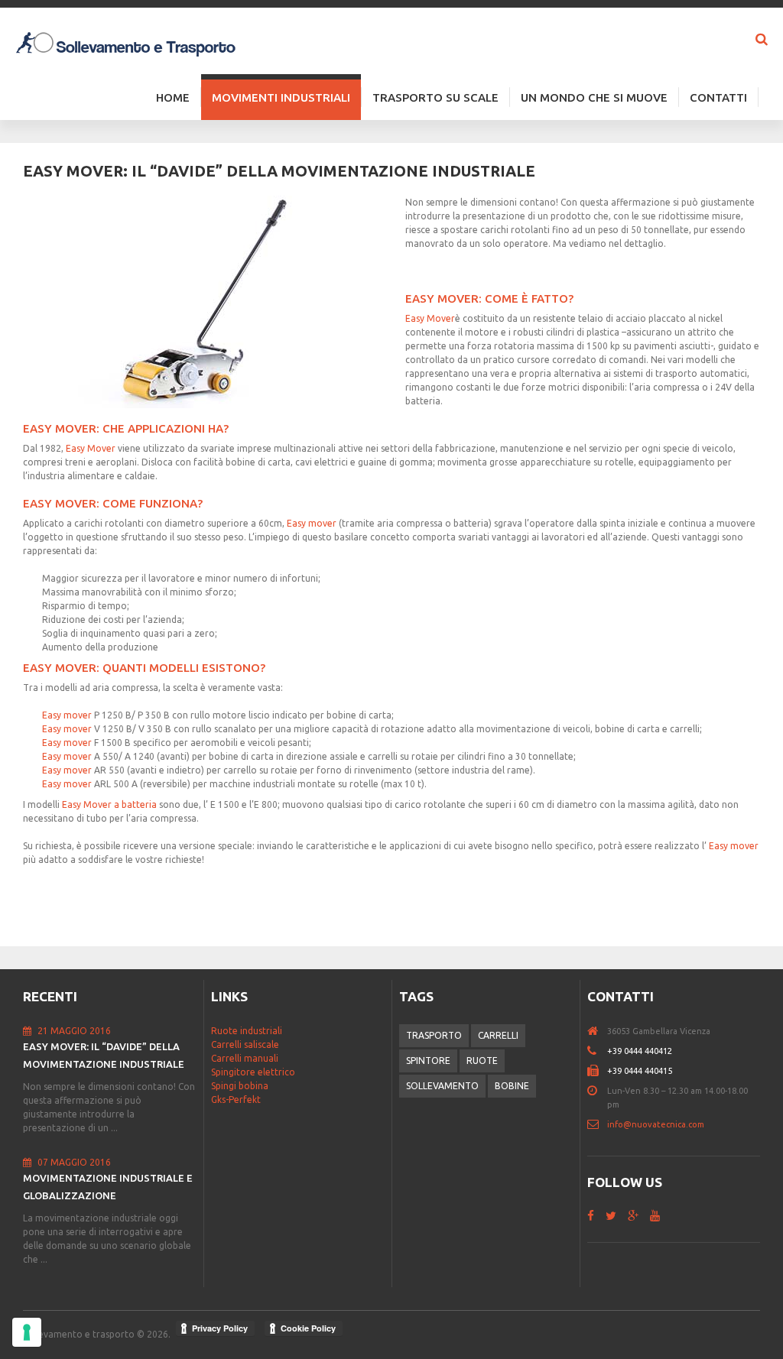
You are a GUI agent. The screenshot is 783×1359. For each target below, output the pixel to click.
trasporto (434, 1035)
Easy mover (313, 523)
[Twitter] (611, 1215)
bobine (512, 1086)
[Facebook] (590, 1215)
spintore (428, 1060)
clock (597, 1091)
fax (597, 1071)
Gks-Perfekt (236, 1099)
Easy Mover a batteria (110, 804)
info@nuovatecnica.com (655, 1124)
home (597, 1031)
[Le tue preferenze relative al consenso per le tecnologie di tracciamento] (26, 1332)
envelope (597, 1124)
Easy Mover (430, 318)
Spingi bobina (239, 1086)
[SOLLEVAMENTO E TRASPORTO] (126, 42)
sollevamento (442, 1086)
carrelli (498, 1035)
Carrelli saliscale (245, 1044)
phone (597, 1051)
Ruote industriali (246, 1031)
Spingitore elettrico (253, 1072)
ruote (482, 1060)
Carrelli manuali (244, 1058)
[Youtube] (655, 1215)
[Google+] (633, 1215)
